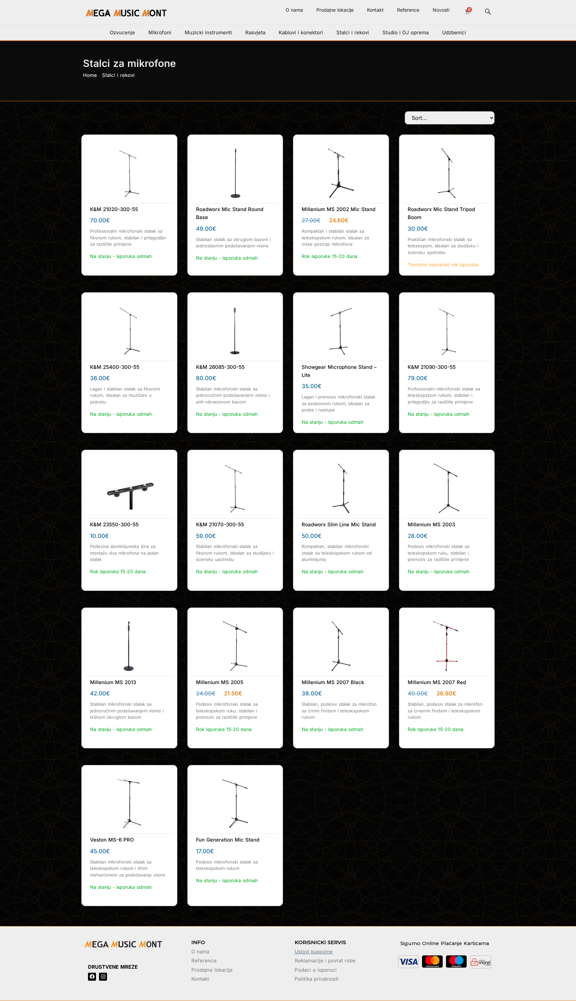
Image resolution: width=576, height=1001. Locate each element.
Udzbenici (454, 32)
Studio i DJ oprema (405, 32)
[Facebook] (92, 977)
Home (90, 75)
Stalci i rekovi (352, 32)
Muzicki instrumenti (208, 32)
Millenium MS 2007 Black (333, 682)
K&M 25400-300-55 (114, 367)
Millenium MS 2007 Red (437, 682)
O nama (294, 10)
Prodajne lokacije (335, 10)
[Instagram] (103, 977)
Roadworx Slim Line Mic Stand (339, 524)
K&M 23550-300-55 (114, 524)
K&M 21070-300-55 (220, 524)
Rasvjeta (255, 32)
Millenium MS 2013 (113, 682)
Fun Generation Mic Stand (227, 840)
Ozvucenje (122, 32)
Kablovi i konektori (301, 32)
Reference (408, 10)
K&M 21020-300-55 (114, 209)
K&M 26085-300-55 (220, 367)
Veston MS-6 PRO (112, 840)
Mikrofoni (159, 32)
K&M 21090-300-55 (432, 367)
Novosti (441, 10)
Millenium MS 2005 (219, 682)
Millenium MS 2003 (431, 524)
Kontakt (375, 10)
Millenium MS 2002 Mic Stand (338, 209)
